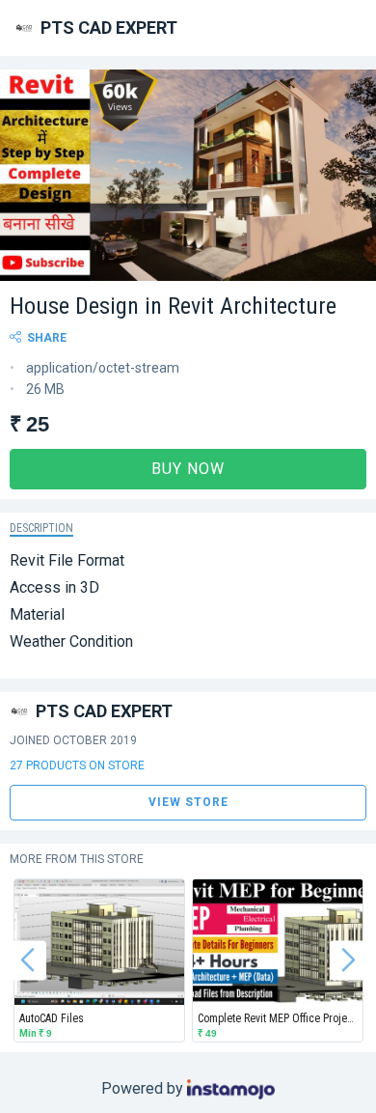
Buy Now (188, 468)
